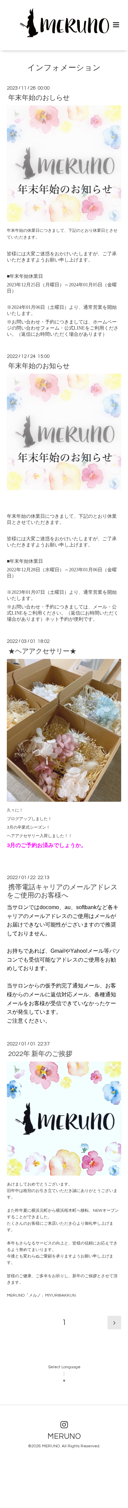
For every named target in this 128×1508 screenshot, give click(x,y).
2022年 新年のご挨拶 (40, 1053)
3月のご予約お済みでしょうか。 (46, 845)
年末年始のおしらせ (39, 97)
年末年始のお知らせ (39, 366)
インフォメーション (64, 68)
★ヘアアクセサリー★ (42, 651)
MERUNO (64, 1437)
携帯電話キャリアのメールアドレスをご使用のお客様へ (62, 891)
